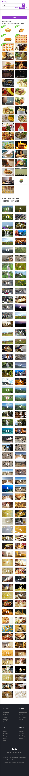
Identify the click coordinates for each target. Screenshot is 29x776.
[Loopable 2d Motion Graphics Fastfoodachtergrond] (21, 39)
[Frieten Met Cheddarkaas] (8, 56)
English (5, 731)
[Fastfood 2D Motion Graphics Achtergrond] (8, 47)
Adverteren (22, 714)
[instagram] (15, 752)
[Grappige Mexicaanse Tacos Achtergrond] (21, 30)
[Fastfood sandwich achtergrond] (8, 30)
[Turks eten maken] (8, 189)
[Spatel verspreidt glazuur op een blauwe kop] (8, 154)
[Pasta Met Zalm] (21, 83)
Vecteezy (5, 714)
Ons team (21, 733)
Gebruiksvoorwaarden (10, 762)
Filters (14, 17)
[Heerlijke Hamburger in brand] (21, 145)
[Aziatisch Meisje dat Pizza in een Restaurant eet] (8, 101)
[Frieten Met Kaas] (21, 47)
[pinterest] (13, 752)
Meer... (5, 740)
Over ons (21, 731)
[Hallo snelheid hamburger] (21, 181)
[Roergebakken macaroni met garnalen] (8, 172)
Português (6, 735)
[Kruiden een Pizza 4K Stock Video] (8, 74)
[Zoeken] (23, 5)
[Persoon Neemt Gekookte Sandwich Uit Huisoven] (8, 83)
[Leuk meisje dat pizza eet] (21, 154)
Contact (21, 738)
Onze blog (22, 735)
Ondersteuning (23, 717)
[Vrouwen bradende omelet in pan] (21, 163)
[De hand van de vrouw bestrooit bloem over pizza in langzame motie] (21, 74)
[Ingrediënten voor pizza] (8, 145)
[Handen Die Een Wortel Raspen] (8, 163)
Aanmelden (22, 7)
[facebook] (8, 752)
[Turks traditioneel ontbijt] (8, 127)
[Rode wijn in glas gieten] (8, 92)
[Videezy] (4, 2)
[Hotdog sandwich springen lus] (8, 39)
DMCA (21, 719)
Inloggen (16, 7)
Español (5, 733)
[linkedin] (21, 752)
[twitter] (10, 752)
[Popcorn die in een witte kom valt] (21, 110)
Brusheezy (6, 712)
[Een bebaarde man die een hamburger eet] (8, 181)
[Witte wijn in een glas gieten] (8, 118)
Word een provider (5, 720)
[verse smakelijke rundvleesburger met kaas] (8, 65)
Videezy (5, 717)
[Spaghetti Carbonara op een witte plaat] (21, 92)
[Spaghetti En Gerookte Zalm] (21, 101)
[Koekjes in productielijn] (21, 172)
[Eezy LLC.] (14, 749)
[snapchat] (18, 752)
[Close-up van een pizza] (8, 136)
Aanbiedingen (23, 712)
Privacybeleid (20, 762)
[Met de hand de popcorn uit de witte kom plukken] (21, 127)
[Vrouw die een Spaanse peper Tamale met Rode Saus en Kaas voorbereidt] (21, 65)
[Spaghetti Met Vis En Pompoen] (8, 110)
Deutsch (5, 738)
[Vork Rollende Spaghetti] (21, 136)
